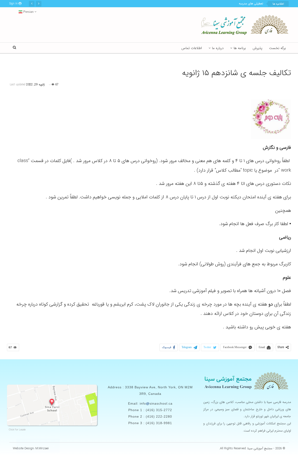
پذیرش (257, 48)
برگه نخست (277, 48)
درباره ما (218, 48)
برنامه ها (240, 48)
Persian (28, 11)
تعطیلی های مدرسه (251, 3)
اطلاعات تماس (191, 48)
